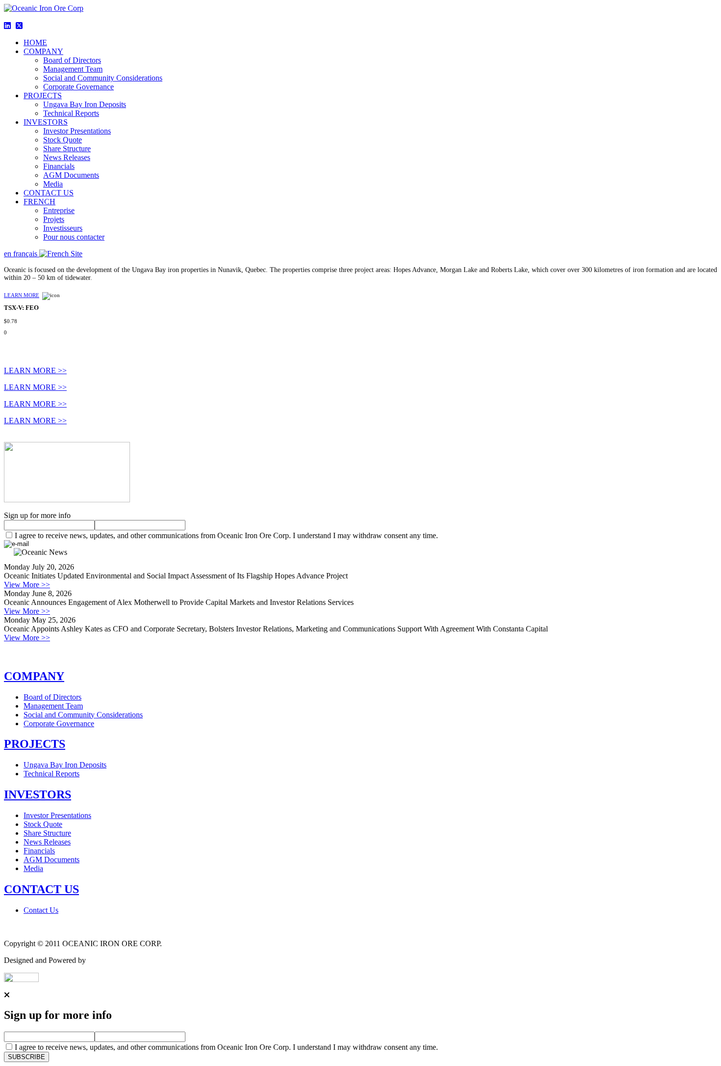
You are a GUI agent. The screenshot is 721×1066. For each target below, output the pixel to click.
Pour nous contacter (73, 237)
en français (21, 253)
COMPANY (43, 51)
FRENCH (39, 201)
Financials (59, 166)
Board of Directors (72, 60)
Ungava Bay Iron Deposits (84, 104)
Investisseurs (62, 228)
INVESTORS (46, 122)
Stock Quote (62, 140)
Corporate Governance (78, 86)
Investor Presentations (77, 131)
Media (53, 184)
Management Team (73, 69)
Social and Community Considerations (102, 78)
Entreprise (59, 210)
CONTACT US (49, 193)
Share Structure (67, 148)
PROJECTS (43, 95)
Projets (53, 219)
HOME (35, 42)
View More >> (27, 584)
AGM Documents (71, 175)
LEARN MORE (21, 295)
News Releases (66, 157)
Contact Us (41, 910)
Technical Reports (71, 113)
